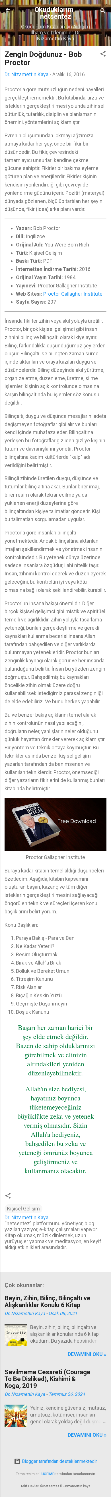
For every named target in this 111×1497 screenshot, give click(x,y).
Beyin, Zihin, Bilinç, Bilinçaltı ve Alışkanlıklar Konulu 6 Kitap (48, 1302)
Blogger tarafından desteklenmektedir (59, 1461)
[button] (103, 54)
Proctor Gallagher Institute (72, 294)
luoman (47, 1473)
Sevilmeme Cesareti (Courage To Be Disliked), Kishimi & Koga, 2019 (48, 1379)
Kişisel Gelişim (23, 1209)
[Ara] (103, 11)
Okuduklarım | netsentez (55, 13)
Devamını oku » (87, 1354)
